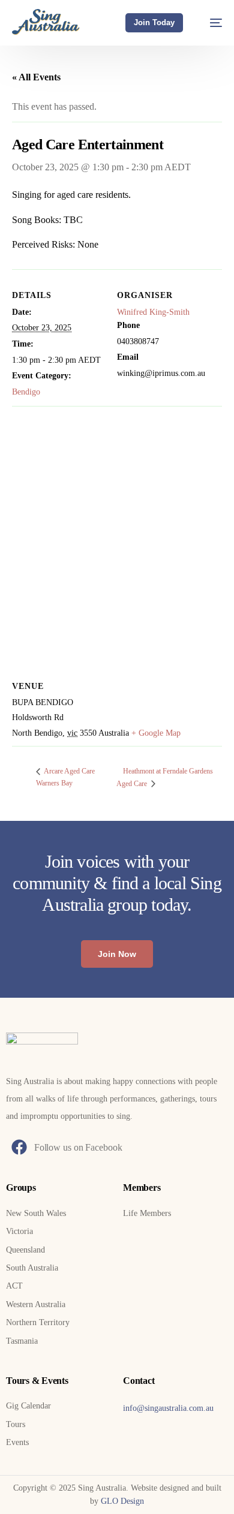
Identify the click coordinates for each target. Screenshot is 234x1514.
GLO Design (122, 1501)
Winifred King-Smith (153, 312)
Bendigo (26, 391)
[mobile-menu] (210, 22)
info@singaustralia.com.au (168, 1408)
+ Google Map (156, 733)
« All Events (36, 77)
